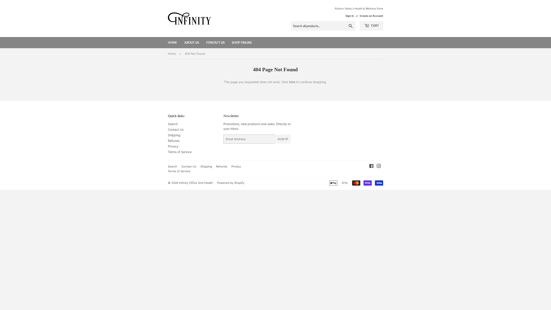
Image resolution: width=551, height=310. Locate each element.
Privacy (173, 146)
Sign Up (283, 139)
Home (172, 42)
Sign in (349, 15)
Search (173, 124)
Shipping (174, 135)
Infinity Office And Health (196, 182)
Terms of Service (180, 152)
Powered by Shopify (230, 182)
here (292, 82)
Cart (374, 25)
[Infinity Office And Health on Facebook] (371, 166)
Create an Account (371, 15)
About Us (191, 42)
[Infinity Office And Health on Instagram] (379, 166)
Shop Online (242, 42)
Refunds (174, 141)
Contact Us (215, 42)
